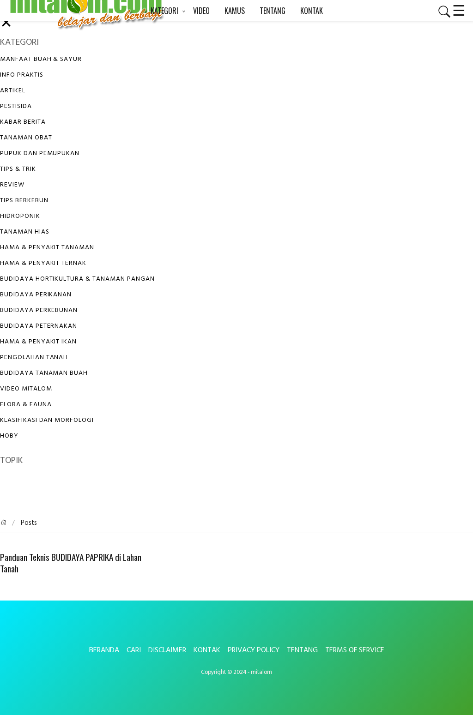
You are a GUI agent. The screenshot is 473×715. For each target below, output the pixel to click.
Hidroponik (20, 216)
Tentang (302, 650)
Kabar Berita (23, 122)
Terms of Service (354, 650)
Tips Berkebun (24, 200)
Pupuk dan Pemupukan (39, 153)
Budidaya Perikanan (36, 294)
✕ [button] (6, 24)
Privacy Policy (253, 650)
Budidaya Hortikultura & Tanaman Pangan (77, 279)
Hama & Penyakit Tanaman (47, 247)
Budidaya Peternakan (38, 326)
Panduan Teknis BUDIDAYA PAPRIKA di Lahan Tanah (70, 563)
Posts (28, 523)
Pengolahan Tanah (34, 357)
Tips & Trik (18, 169)
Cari (134, 650)
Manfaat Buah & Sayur (41, 59)
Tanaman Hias (24, 232)
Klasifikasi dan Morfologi (47, 420)
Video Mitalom (26, 389)
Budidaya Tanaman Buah (44, 373)
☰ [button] (459, 9)
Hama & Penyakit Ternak (43, 263)
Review (12, 185)
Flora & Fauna (25, 404)
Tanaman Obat (26, 137)
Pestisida (16, 106)
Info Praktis (21, 75)
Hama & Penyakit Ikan (38, 341)
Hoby (9, 436)
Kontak (207, 650)
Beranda (104, 650)
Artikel (12, 90)
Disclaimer (167, 650)
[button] (441, 11)
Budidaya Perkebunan (39, 310)
